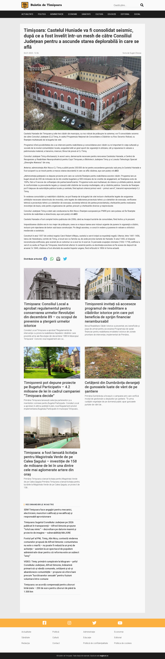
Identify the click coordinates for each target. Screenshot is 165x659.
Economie (72, 14)
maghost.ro (104, 656)
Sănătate (86, 14)
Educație (112, 14)
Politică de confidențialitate (95, 643)
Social (137, 14)
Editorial (125, 14)
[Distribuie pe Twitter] (65, 259)
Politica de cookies (123, 643)
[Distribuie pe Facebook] (45, 259)
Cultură (99, 14)
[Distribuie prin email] (58, 259)
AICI (116, 171)
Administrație (56, 14)
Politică (42, 14)
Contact (56, 643)
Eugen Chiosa (135, 53)
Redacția (26, 643)
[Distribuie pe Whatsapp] (51, 259)
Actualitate (27, 14)
